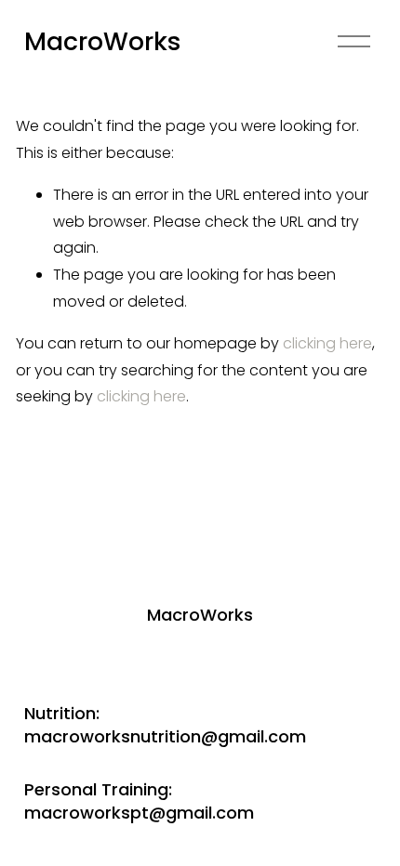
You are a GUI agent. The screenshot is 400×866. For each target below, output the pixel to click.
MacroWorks (102, 41)
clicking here (327, 343)
